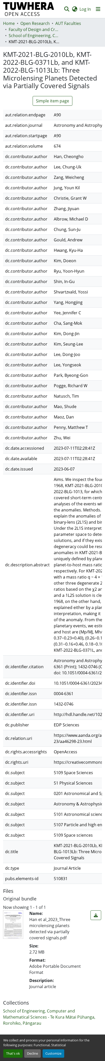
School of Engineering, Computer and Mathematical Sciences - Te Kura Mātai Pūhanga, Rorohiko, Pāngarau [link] (34, 35)
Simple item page (52, 101)
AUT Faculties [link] (68, 23)
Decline (32, 1053)
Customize (53, 1053)
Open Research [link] (35, 23)
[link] (95, 915)
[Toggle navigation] (98, 9)
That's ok (13, 1053)
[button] (28, 9)
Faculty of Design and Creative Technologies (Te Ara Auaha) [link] (34, 29)
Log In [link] (85, 9)
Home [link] (9, 23)
